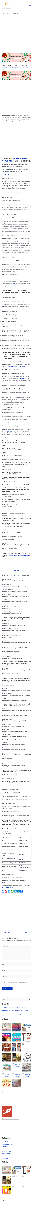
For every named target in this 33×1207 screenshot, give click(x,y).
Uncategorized (5, 1158)
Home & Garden (6, 1153)
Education (4, 1146)
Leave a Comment (6, 68)
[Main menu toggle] (30, 5)
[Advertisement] (16, 35)
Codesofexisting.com (7, 887)
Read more (16, 570)
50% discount (21, 378)
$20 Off (7, 175)
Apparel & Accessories (7, 1142)
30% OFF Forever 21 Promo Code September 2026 (14, 1008)
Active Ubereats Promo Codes (15, 159)
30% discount (8, 431)
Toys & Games (5, 1156)
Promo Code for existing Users (19, 555)
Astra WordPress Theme (25, 1200)
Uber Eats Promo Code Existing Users (15, 366)
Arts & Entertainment (7, 1144)
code (14, 283)
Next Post (28, 932)
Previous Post (6, 932)
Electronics (4, 1149)
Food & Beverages (17, 68)
